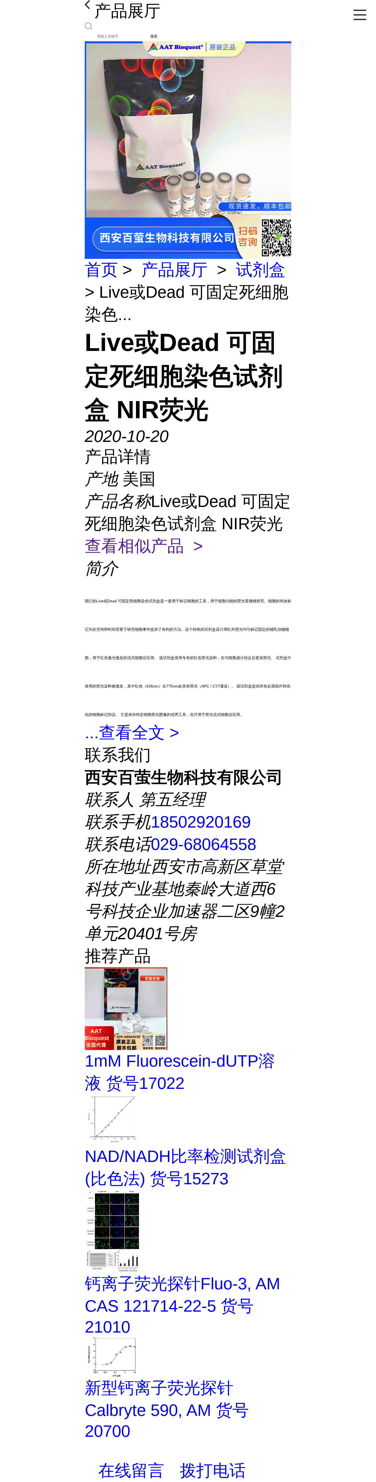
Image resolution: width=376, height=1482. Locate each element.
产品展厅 (174, 270)
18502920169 (201, 822)
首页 (101, 270)
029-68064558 (203, 844)
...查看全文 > (132, 732)
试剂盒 (260, 270)
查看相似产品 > (144, 546)
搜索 (153, 36)
